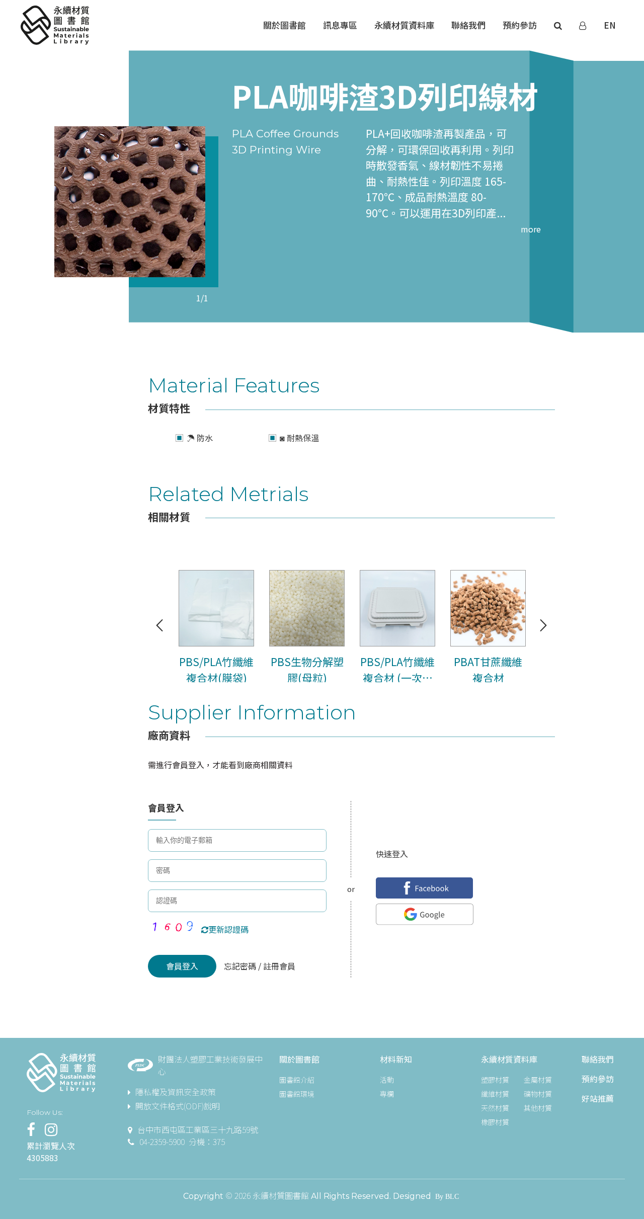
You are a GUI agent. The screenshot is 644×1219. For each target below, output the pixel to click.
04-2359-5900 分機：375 (182, 1141)
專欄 (387, 1094)
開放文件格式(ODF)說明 (177, 1106)
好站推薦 (598, 1098)
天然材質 (495, 1108)
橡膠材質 (495, 1122)
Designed (412, 1196)
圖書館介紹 (296, 1080)
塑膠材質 (495, 1080)
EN (610, 25)
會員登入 (182, 966)
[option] (129, 201)
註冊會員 (278, 966)
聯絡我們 (598, 1059)
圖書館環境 (296, 1094)
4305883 (42, 1158)
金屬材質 (538, 1080)
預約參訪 (598, 1079)
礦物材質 (538, 1094)
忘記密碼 (241, 966)
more (531, 229)
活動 (387, 1080)
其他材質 (538, 1108)
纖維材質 (495, 1094)
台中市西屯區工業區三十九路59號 (197, 1129)
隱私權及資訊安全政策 (175, 1092)
